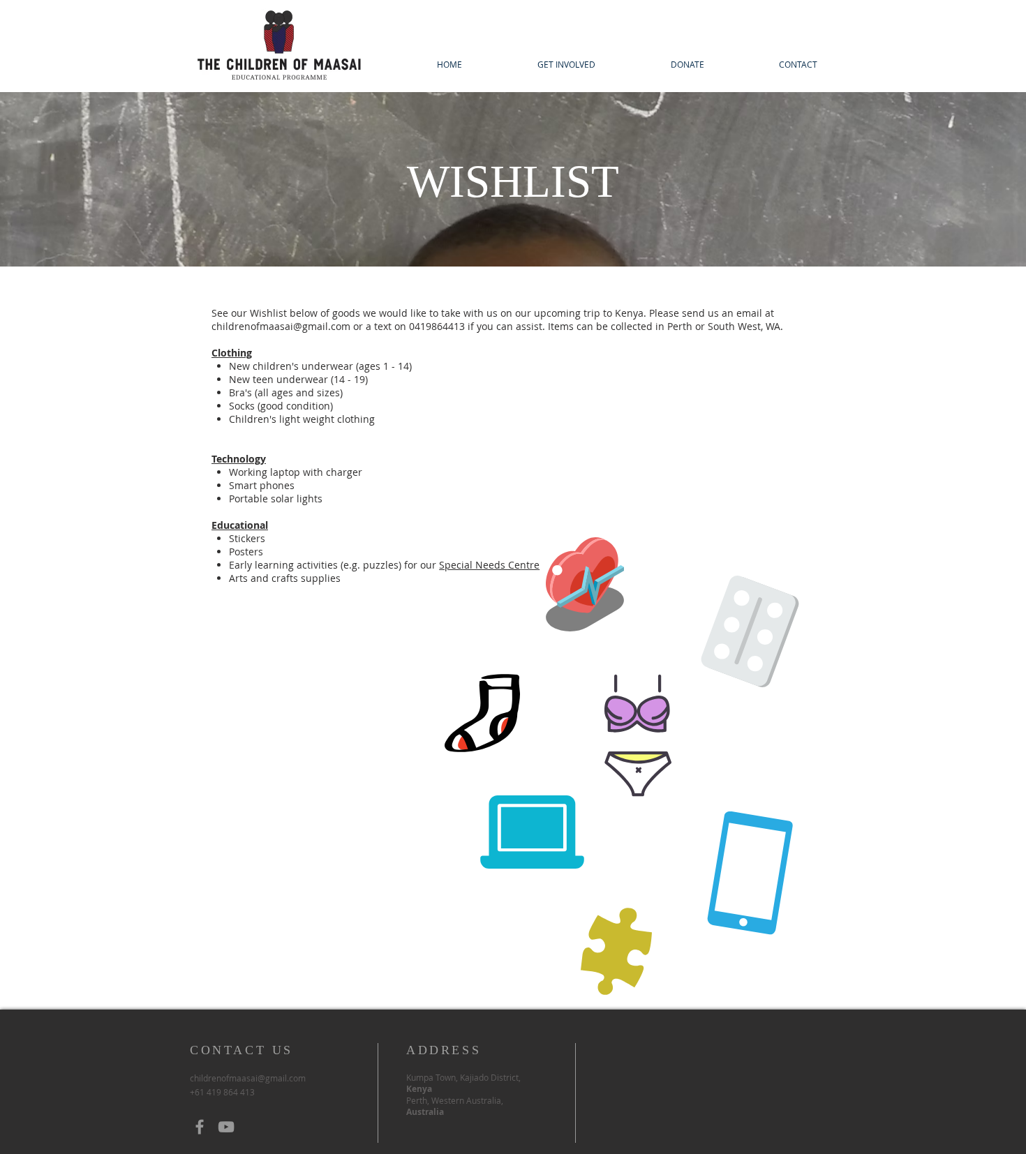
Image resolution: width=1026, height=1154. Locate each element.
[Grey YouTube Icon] (226, 1127)
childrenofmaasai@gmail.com (280, 326)
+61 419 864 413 (222, 1091)
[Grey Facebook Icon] (199, 1127)
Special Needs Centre (489, 564)
